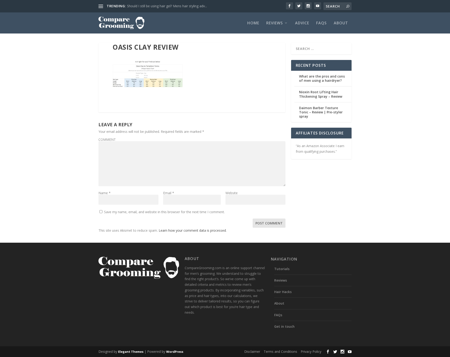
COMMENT (107, 139)
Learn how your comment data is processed (192, 230)
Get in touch (284, 326)
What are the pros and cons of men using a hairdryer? (322, 78)
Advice (302, 23)
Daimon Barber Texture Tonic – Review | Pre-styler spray (321, 112)
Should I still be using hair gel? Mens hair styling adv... (167, 6)
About (341, 23)
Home (253, 23)
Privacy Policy (311, 351)
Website (231, 193)
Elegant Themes (130, 352)
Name (104, 193)
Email (168, 193)
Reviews (274, 23)
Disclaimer (252, 351)
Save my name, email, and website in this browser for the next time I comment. (164, 212)
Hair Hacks (283, 292)
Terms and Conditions (280, 351)
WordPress (174, 352)
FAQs (321, 23)
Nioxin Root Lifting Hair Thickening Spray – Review (320, 94)
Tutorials (281, 269)
